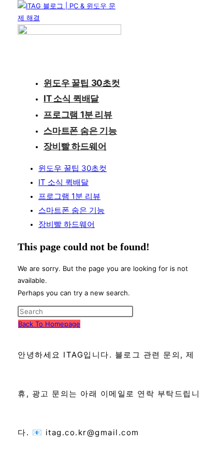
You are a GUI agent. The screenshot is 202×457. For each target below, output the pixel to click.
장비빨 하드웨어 (66, 224)
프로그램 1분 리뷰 (69, 196)
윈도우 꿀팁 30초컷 (72, 168)
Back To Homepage (49, 324)
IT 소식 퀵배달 (63, 182)
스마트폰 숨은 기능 (71, 210)
